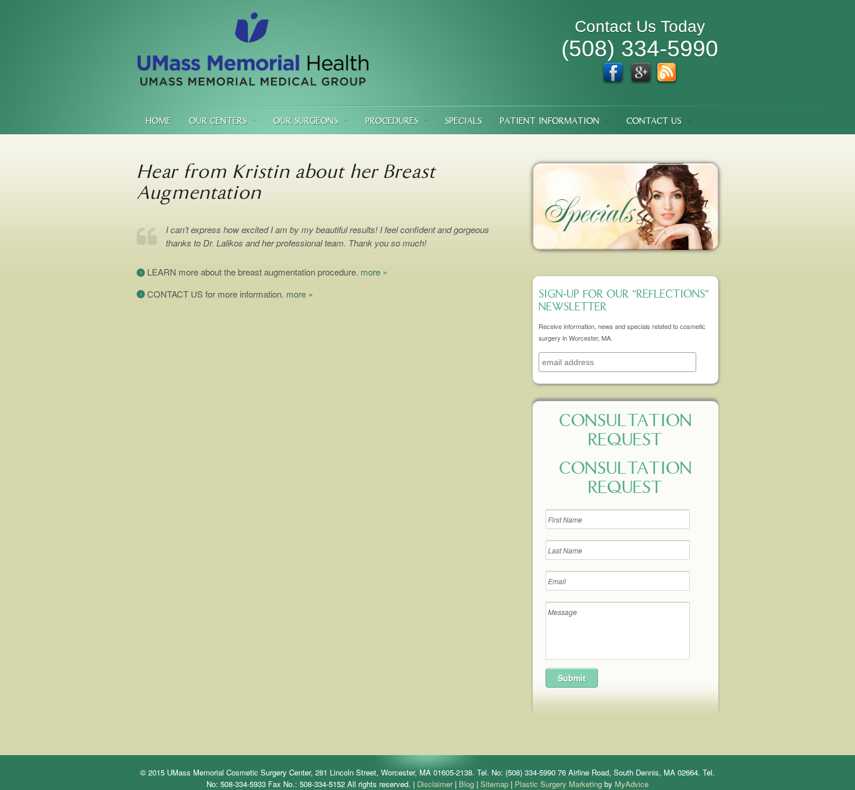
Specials (463, 122)
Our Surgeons (305, 122)
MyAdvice (632, 783)
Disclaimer (435, 783)
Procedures (391, 122)
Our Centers (218, 122)
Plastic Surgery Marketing (558, 783)
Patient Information (550, 122)
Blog (466, 783)
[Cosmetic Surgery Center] (253, 80)
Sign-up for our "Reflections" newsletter (624, 301)
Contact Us (653, 122)
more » (374, 272)
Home (158, 122)
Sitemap (494, 783)
